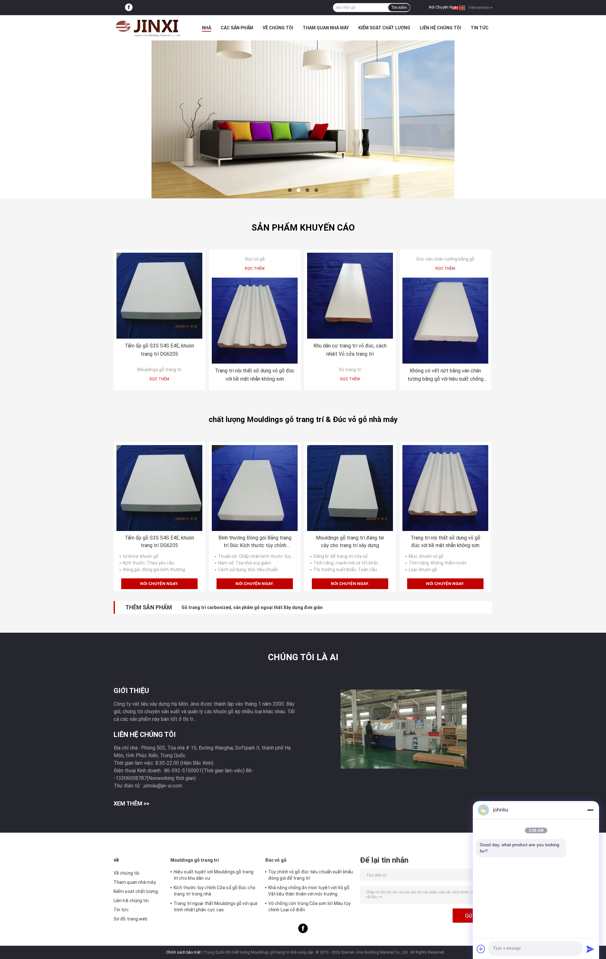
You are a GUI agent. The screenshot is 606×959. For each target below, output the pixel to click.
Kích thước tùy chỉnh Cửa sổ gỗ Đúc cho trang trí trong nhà (214, 890)
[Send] (590, 949)
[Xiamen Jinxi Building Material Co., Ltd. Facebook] (128, 7)
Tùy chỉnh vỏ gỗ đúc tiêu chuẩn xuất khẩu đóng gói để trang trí (310, 875)
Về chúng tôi (278, 27)
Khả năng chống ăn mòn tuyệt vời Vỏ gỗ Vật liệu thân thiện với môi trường (308, 890)
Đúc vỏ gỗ (255, 259)
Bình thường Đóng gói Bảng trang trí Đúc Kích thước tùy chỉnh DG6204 (254, 542)
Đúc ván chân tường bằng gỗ (445, 259)
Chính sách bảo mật (183, 952)
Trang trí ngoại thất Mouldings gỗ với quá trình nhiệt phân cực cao (215, 906)
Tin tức (480, 27)
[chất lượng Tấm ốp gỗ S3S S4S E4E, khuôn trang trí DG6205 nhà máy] (159, 296)
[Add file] (481, 949)
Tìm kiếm (399, 7)
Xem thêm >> (131, 803)
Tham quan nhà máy (326, 27)
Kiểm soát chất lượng (384, 27)
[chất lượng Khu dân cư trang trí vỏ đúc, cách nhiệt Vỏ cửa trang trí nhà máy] (350, 296)
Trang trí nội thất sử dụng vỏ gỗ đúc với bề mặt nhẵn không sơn (254, 375)
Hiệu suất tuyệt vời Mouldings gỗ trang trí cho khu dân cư (213, 875)
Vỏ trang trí (350, 369)
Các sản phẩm (237, 27)
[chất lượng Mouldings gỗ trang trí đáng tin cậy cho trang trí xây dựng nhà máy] (350, 488)
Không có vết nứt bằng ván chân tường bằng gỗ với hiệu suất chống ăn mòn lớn (445, 375)
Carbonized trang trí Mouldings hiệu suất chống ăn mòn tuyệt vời (249, 607)
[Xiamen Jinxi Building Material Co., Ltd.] (148, 27)
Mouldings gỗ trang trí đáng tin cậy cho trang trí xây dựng (350, 541)
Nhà (206, 27)
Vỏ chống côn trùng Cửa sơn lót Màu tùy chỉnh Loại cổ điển (309, 906)
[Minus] (590, 810)
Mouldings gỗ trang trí (159, 369)
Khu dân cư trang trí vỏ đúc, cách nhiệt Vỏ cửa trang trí (350, 350)
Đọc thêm (159, 379)
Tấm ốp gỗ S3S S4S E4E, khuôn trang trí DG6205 (159, 350)
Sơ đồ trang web (131, 918)
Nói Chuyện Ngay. (444, 7)
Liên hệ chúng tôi (440, 27)
